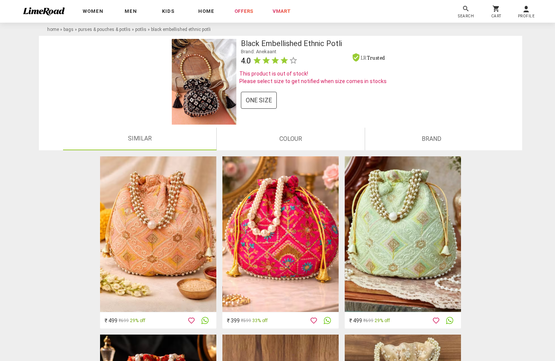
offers (243, 11)
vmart (282, 11)
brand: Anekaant (258, 51)
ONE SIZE (259, 100)
